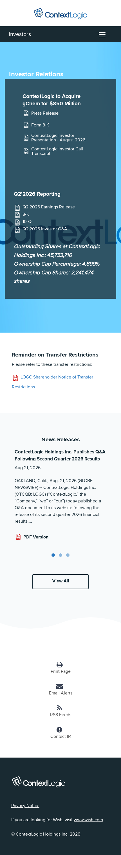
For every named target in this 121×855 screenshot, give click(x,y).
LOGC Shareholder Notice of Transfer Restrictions (52, 382)
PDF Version (35, 537)
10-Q (27, 222)
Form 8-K (40, 125)
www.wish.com (88, 819)
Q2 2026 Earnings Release (49, 207)
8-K (26, 214)
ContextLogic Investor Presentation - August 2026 (58, 137)
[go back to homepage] (60, 12)
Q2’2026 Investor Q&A (45, 229)
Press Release (45, 113)
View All (60, 581)
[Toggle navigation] (102, 34)
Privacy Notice (25, 805)
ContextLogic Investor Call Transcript (57, 151)
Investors (20, 34)
